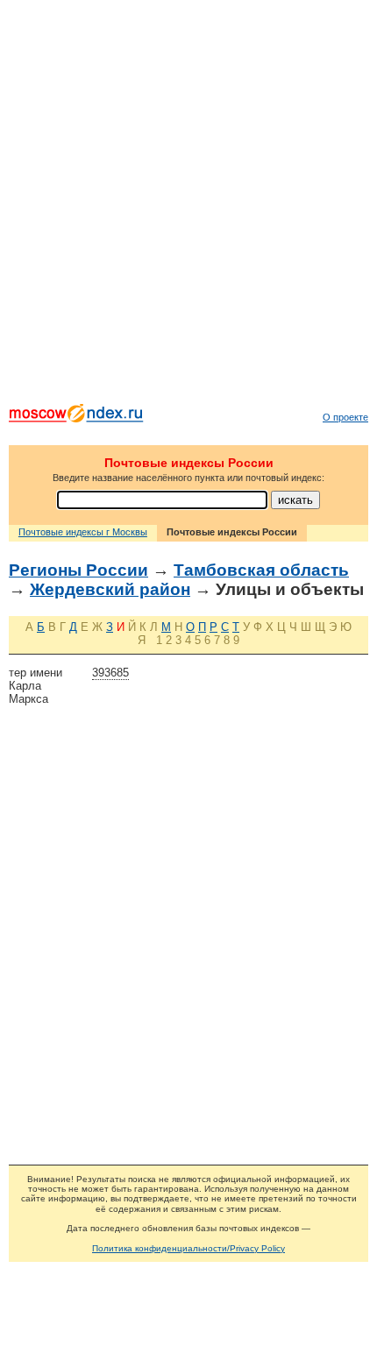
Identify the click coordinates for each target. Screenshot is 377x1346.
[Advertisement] (188, 206)
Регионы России (78, 570)
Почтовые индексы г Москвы (82, 532)
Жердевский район (110, 589)
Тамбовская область (261, 570)
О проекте (345, 417)
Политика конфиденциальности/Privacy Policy (188, 1248)
